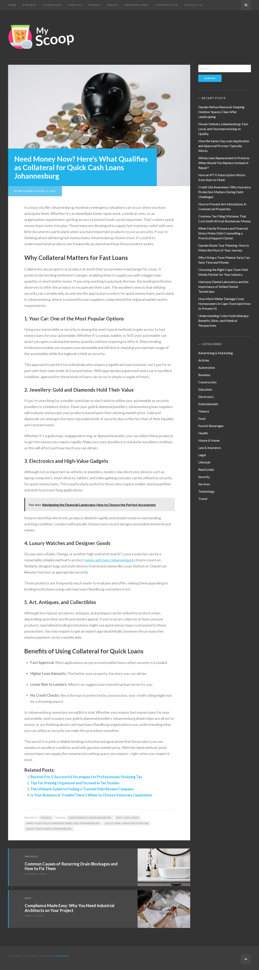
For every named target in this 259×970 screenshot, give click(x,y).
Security (204, 477)
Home (12, 4)
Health (112, 4)
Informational (136, 4)
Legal (202, 455)
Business (29, 4)
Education (205, 389)
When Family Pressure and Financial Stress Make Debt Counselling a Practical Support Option (223, 233)
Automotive (206, 367)
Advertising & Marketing (215, 353)
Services (75, 4)
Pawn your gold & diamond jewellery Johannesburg (63, 823)
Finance (94, 4)
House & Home (209, 440)
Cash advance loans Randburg (90, 817)
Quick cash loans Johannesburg (49, 828)
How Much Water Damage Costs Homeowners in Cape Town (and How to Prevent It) (224, 303)
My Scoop (25, 191)
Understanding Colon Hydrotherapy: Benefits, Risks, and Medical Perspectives (223, 320)
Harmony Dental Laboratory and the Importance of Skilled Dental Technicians (223, 286)
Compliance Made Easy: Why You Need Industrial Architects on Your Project (69, 908)
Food (201, 418)
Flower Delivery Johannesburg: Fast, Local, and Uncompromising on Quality (223, 129)
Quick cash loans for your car (126, 823)
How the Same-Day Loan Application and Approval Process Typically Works (223, 146)
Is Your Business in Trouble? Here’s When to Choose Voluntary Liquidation (91, 795)
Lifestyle (204, 462)
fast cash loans (128, 817)
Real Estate (206, 469)
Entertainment (208, 404)
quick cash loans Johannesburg (109, 560)
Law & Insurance (209, 447)
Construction (166, 4)
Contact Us (193, 4)
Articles (203, 360)
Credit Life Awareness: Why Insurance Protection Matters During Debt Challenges (224, 192)
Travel (202, 498)
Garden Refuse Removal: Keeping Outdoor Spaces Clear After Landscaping (221, 112)
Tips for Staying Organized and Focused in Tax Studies (75, 783)
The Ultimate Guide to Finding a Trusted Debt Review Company (82, 789)
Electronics (206, 397)
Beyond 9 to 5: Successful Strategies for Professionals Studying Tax (86, 777)
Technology (52, 4)
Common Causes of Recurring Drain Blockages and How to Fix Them (71, 866)
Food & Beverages (211, 426)
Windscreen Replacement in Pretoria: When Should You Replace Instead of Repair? (224, 163)
